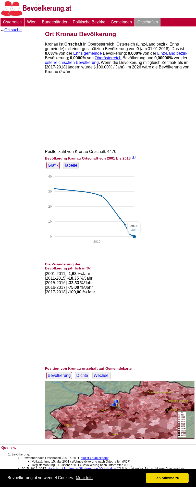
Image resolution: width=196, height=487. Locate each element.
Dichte (82, 375)
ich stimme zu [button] (167, 478)
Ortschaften (147, 22)
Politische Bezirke (89, 22)
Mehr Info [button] (84, 478)
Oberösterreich (108, 58)
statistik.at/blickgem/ (94, 458)
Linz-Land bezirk (172, 53)
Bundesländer (54, 22)
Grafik (53, 165)
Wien (31, 22)
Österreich (12, 22)
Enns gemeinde (87, 53)
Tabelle (70, 165)
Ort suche (13, 30)
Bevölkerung (59, 375)
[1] (134, 157)
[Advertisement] (20, 110)
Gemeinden (121, 22)
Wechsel (101, 375)
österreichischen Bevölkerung (72, 62)
